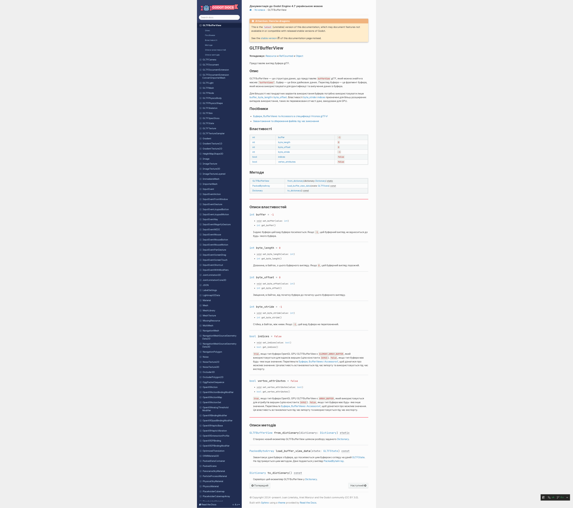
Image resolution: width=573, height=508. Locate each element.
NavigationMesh (211, 330)
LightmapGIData (211, 295)
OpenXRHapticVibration (215, 430)
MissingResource (211, 320)
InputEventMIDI (211, 229)
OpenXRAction (210, 387)
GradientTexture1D (212, 143)
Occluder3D (209, 372)
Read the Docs (308, 502)
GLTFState (208, 123)
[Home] (250, 10)
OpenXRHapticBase (213, 425)
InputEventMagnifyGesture (217, 224)
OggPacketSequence (213, 382)
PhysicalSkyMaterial (213, 481)
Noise (205, 357)
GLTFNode (208, 93)
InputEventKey (210, 219)
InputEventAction (212, 194)
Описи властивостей (215, 50)
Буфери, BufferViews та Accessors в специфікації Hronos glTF (289, 116)
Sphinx (265, 502)
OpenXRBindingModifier (215, 415)
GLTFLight (208, 83)
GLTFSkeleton (210, 108)
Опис (207, 30)
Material (207, 300)
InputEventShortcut (213, 265)
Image (206, 159)
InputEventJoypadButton (216, 209)
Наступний (357, 485)
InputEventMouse (212, 234)
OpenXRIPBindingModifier (216, 445)
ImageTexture (210, 163)
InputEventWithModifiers (216, 270)
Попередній (261, 485)
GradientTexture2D (212, 148)
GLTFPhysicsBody (212, 98)
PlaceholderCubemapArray (216, 496)
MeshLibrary (209, 310)
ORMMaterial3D (211, 456)
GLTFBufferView (212, 25)
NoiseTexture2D (211, 362)
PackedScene (210, 466)
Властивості (211, 40)
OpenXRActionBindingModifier (218, 392)
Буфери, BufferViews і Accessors (317, 361)
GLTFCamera (209, 59)
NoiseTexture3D (211, 367)
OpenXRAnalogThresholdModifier (215, 409)
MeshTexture (209, 315)
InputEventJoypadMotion (216, 214)
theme (281, 502)
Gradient (207, 138)
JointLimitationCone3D (214, 280)
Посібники (210, 35)
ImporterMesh (210, 184)
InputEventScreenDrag (214, 255)
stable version (269, 38)
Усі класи (259, 9)
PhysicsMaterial (211, 486)
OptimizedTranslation (213, 451)
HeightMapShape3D (213, 153)
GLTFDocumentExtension (216, 69)
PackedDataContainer (214, 461)
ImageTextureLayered (214, 174)
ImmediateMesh (211, 179)
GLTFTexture (209, 128)
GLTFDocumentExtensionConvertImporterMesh (215, 76)
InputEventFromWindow (215, 199)
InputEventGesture (212, 204)
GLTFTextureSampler (214, 133)
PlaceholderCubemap (214, 491)
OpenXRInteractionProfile (216, 435)
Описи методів (212, 55)
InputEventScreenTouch (215, 260)
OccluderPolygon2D (213, 377)
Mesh (205, 305)
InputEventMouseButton (215, 239)
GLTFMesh (208, 88)
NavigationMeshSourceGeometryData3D (219, 345)
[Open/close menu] (200, 25)
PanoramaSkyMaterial (214, 471)
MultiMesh (208, 325)
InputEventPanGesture (214, 249)
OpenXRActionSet (212, 402)
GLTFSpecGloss (211, 118)
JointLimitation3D (212, 275)
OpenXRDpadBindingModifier (217, 420)
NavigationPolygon (212, 351)
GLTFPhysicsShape (213, 103)
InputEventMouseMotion (215, 244)
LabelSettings (210, 290)
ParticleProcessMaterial (215, 476)
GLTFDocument (211, 64)
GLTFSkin (208, 113)
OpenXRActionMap (212, 397)
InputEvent (208, 189)
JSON (206, 285)
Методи (208, 45)
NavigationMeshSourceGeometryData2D (219, 337)
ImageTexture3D (211, 168)
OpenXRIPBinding (212, 440)
